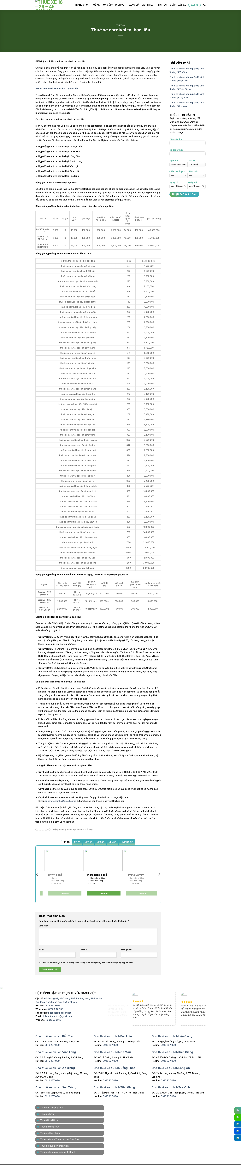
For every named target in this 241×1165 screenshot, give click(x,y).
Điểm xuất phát (178, 171)
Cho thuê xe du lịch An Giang (55, 1068)
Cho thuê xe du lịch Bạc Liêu (113, 1036)
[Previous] (37, 874)
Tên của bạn (176, 139)
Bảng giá (134, 4)
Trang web (126, 949)
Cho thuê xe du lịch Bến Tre (54, 1036)
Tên (41, 949)
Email (83, 949)
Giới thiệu (147, 4)
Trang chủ (81, 4)
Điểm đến (193, 171)
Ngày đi (173, 182)
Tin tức (162, 4)
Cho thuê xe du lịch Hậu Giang (172, 1036)
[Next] (159, 874)
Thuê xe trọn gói (100, 4)
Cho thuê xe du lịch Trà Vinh (171, 1087)
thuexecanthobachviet (59, 1012)
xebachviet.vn (53, 1019)
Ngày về (192, 182)
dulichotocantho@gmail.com (60, 801)
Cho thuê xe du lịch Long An (171, 1068)
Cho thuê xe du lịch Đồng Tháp (114, 1068)
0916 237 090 (52, 1005)
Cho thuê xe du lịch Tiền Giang (114, 1087)
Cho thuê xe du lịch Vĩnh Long (55, 1052)
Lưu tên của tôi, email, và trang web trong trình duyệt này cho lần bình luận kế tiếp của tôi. (88, 962)
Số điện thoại (176, 150)
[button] (204, 5)
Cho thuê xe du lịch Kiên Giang (172, 1052)
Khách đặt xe (177, 4)
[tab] (66, 842)
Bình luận (44, 925)
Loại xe (192, 160)
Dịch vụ (119, 4)
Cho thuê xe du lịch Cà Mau (112, 1052)
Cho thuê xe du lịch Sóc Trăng (55, 1087)
